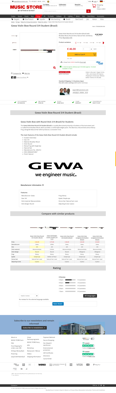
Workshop (30, 348)
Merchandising (55, 19)
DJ (64, 16)
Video (102, 19)
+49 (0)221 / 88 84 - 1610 (80, 92)
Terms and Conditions (98, 390)
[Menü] (94, 337)
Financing (14, 354)
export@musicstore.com (21, 1)
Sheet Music (91, 16)
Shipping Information (34, 357)
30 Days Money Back (17, 351)
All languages (90, 296)
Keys (32, 16)
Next (103, 43)
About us (14, 337)
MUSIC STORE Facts (17, 340)
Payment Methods (49, 337)
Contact (13, 385)
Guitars (13, 16)
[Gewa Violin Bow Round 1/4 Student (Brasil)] (92, 42)
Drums (27, 16)
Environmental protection (48, 349)
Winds (78, 16)
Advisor (94, 19)
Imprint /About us (65, 390)
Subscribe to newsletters (33, 328)
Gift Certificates (48, 353)
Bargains (16, 19)
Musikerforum (50, 390)
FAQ (12, 343)
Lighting (70, 16)
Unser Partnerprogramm (33, 338)
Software (58, 16)
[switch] (92, 339)
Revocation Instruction (85, 390)
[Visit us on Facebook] (98, 385)
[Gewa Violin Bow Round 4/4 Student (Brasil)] (79, 42)
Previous (75, 43)
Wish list (27, 73)
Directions (46, 356)
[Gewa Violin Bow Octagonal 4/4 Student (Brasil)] (98, 42)
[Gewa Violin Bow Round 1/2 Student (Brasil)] (85, 42)
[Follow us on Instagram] (101, 385)
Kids (83, 16)
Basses (20, 16)
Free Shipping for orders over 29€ (16, 347)
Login (95, 1)
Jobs (87, 19)
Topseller (42, 19)
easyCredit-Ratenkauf (18, 357)
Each (95, 49)
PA (44, 16)
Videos (29, 354)
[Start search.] (88, 11)
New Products (29, 19)
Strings (38, 16)
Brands (68, 19)
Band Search (79, 19)
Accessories (100, 16)
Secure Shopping (48, 340)
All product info (67, 38)
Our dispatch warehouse (47, 344)
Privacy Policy (74, 390)
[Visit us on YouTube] (104, 385)
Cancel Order (47, 359)
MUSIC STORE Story (33, 342)
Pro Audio (51, 16)
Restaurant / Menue (33, 351)
